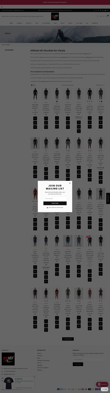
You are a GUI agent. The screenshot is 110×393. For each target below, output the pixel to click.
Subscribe (55, 203)
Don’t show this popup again (56, 207)
